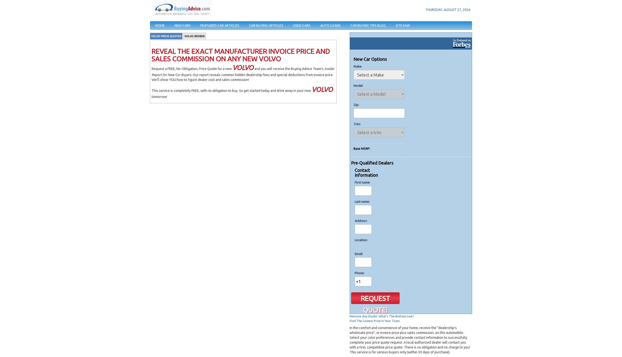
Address (361, 220)
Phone (359, 273)
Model (358, 85)
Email (358, 253)
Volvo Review (194, 36)
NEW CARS (182, 25)
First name (362, 182)
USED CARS (302, 25)
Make (357, 66)
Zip (356, 104)
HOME (160, 25)
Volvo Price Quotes (166, 36)
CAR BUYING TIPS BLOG (368, 25)
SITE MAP (403, 25)
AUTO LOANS (330, 25)
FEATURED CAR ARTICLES (219, 25)
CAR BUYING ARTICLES (266, 25)
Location (361, 240)
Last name (362, 201)
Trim (357, 124)
